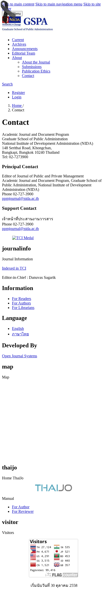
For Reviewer (23, 511)
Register (18, 92)
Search (7, 84)
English (18, 328)
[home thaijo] (53, 490)
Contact (28, 76)
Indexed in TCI (14, 268)
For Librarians (23, 307)
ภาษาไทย (20, 334)
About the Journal (36, 62)
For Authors (21, 303)
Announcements (25, 49)
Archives (19, 44)
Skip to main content (18, 4)
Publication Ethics (36, 71)
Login (16, 97)
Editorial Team (23, 53)
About (17, 58)
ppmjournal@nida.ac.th (20, 198)
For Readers (21, 299)
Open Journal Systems (19, 356)
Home (17, 105)
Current (18, 40)
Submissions (32, 67)
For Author (20, 507)
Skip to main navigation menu (58, 4)
